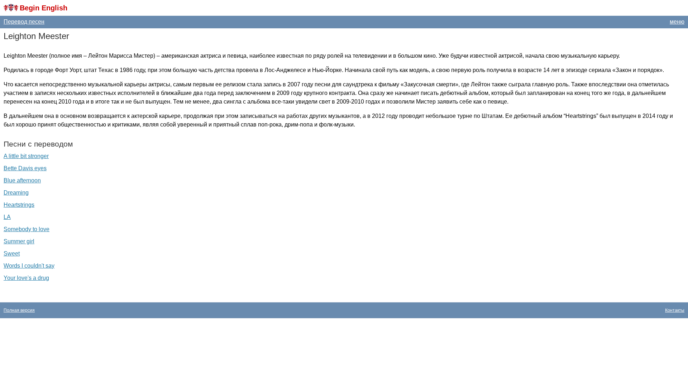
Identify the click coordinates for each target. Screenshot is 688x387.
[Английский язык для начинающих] (11, 8)
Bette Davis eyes (25, 168)
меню (677, 22)
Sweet (12, 253)
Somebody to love (26, 229)
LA (7, 217)
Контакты (674, 310)
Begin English (43, 8)
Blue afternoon (22, 180)
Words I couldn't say (29, 266)
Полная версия (19, 310)
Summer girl (19, 241)
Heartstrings (19, 205)
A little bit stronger (26, 156)
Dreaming (16, 193)
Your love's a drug (26, 278)
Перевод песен (24, 22)
